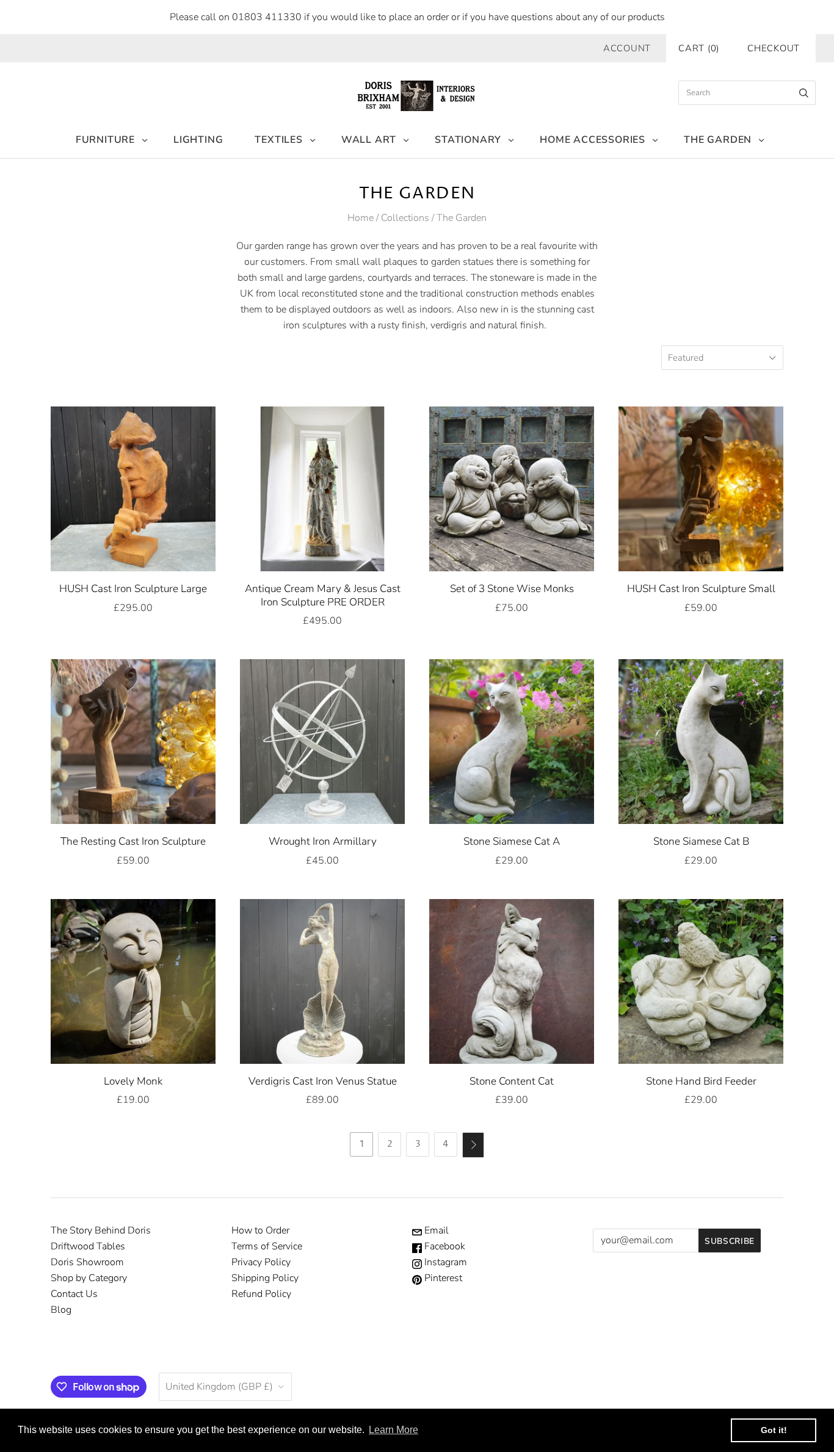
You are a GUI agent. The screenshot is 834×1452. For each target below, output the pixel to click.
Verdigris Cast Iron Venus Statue (322, 1081)
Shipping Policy (265, 1278)
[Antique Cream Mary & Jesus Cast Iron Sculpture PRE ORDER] (322, 488)
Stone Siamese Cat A (511, 841)
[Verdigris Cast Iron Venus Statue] (322, 981)
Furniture (105, 139)
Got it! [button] (774, 1430)
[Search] (804, 93)
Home (360, 218)
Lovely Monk (133, 1081)
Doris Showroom (87, 1262)
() (698, 48)
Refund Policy (261, 1294)
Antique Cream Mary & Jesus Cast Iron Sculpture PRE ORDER (323, 595)
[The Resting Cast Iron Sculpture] (133, 741)
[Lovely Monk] (133, 981)
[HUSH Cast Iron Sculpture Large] (133, 488)
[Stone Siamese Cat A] (511, 741)
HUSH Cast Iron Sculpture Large (133, 589)
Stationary (468, 139)
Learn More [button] (393, 1430)
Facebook (443, 1246)
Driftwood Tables (88, 1246)
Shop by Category (89, 1278)
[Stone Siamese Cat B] (700, 741)
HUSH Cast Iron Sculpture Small (701, 589)
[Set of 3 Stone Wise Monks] (511, 488)
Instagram (444, 1262)
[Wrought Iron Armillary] (322, 741)
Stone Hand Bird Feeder (701, 1081)
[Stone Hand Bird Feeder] (700, 981)
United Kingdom (219, 1386)
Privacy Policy (261, 1262)
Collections (405, 218)
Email (435, 1230)
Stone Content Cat (512, 1081)
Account (627, 48)
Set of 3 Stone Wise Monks (512, 589)
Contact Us (74, 1294)
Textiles (278, 139)
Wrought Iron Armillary (323, 841)
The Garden (718, 139)
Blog (61, 1310)
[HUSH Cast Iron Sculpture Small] (700, 488)
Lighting (198, 139)
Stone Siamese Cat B (701, 841)
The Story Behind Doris (101, 1230)
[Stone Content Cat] (511, 981)
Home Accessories (592, 139)
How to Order (260, 1230)
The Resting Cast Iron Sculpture (133, 841)
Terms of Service (266, 1246)
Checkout (773, 48)
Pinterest (442, 1278)
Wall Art (368, 139)
